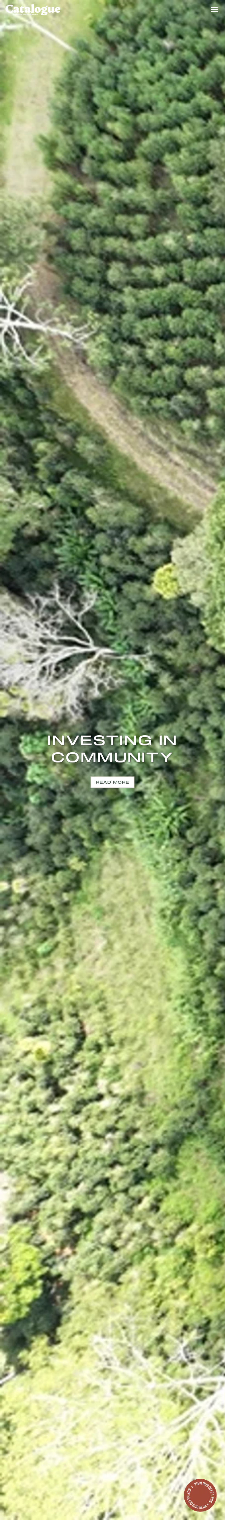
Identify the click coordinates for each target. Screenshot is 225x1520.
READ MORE (112, 782)
